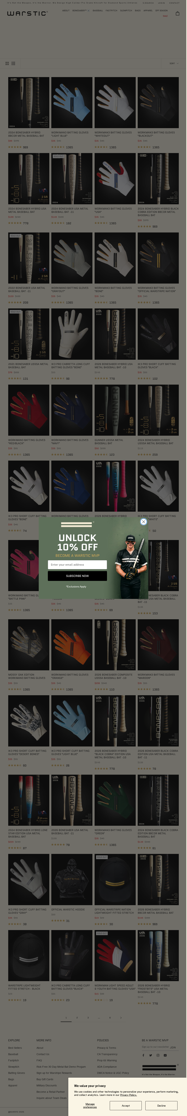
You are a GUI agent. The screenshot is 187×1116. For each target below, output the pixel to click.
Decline (161, 1105)
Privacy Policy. (128, 1095)
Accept (126, 1105)
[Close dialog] (142, 522)
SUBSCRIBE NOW (76, 576)
